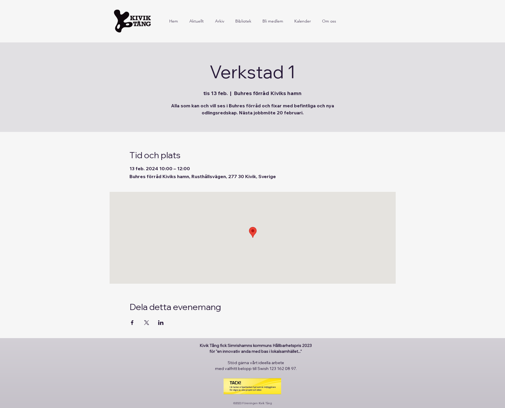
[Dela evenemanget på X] (146, 322)
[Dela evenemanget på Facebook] (132, 322)
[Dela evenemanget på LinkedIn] (161, 322)
